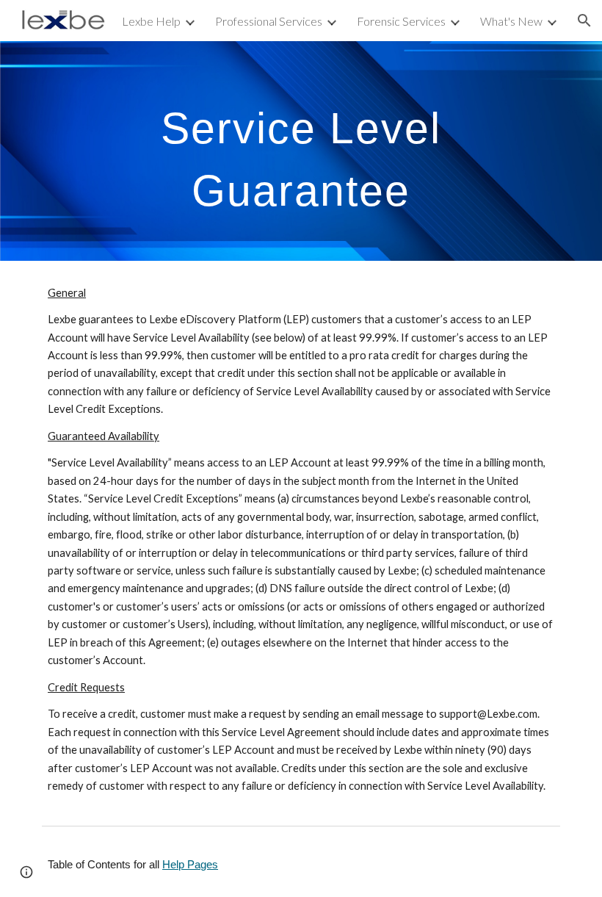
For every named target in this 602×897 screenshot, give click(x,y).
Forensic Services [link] (401, 21)
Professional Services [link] (268, 21)
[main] (301, 151)
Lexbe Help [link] (151, 21)
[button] (584, 20)
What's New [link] (511, 21)
